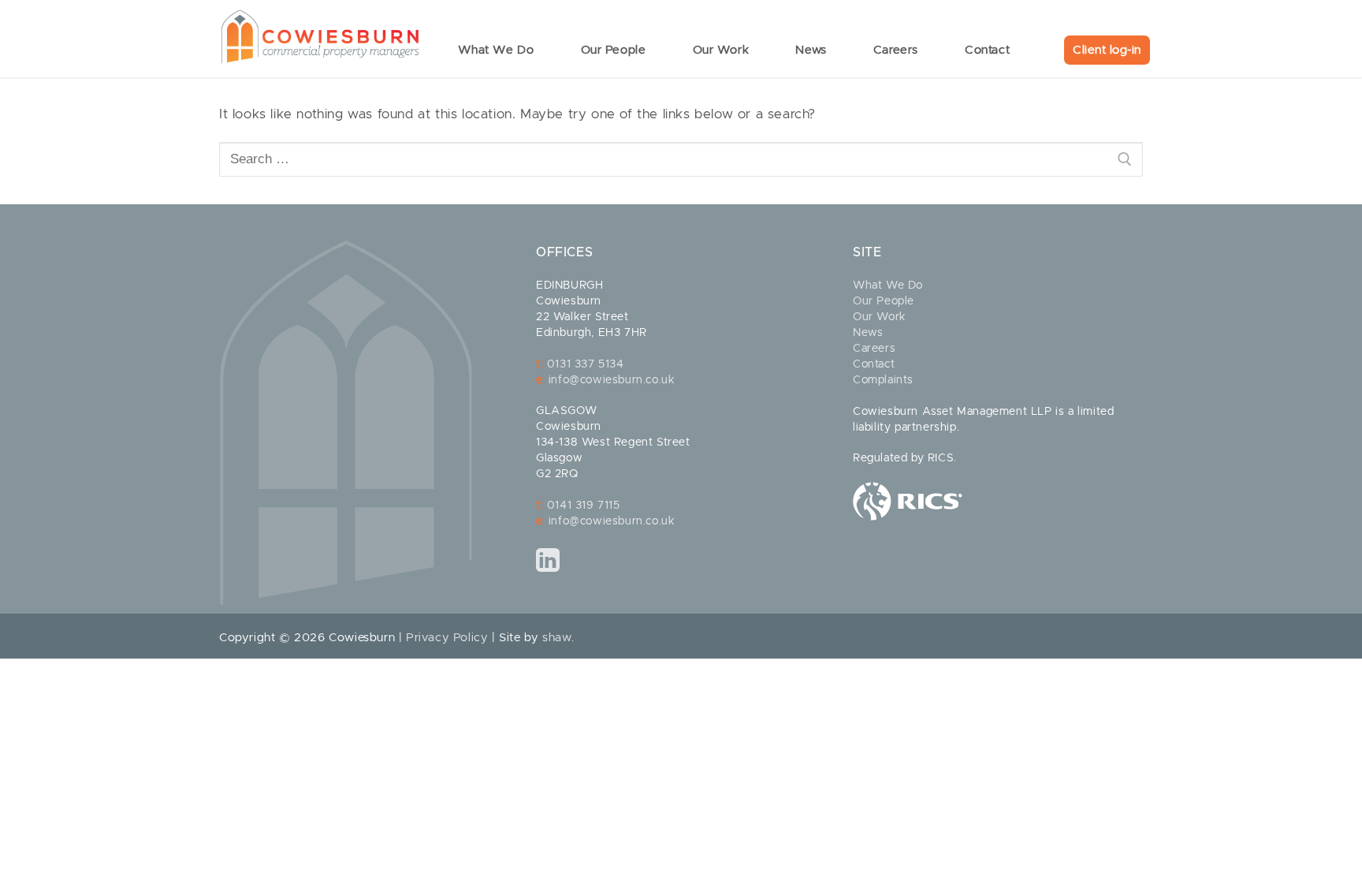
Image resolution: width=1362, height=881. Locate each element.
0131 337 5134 (585, 364)
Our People (883, 301)
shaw (556, 638)
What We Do (888, 285)
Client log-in (1107, 50)
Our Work (879, 317)
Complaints (883, 380)
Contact (874, 364)
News (868, 332)
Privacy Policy (447, 638)
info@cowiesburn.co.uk (612, 380)
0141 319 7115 (583, 505)
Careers (874, 348)
